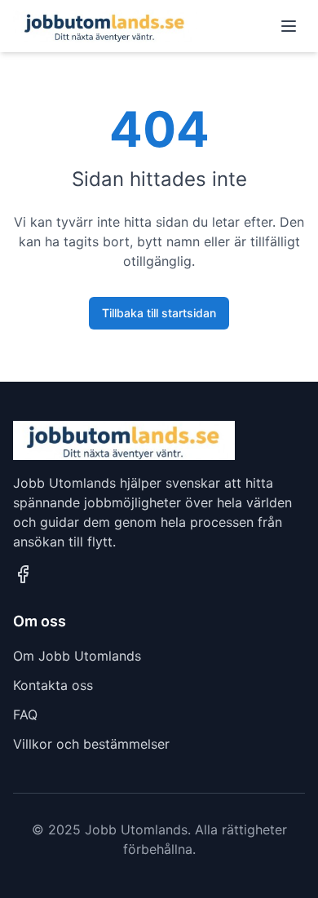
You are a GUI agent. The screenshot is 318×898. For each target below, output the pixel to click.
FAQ (25, 714)
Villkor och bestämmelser (91, 744)
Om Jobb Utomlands (77, 656)
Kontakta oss (53, 685)
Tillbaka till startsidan (159, 313)
